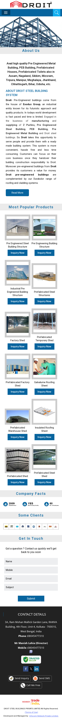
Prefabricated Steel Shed (44, 474)
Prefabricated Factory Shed (17, 384)
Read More (17, 192)
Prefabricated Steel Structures (44, 293)
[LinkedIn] (36, 671)
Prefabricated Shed (17, 476)
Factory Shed (17, 340)
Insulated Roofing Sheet (44, 429)
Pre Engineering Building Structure (44, 245)
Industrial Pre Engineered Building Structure (17, 292)
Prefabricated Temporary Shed (44, 339)
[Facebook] (25, 671)
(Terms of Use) (31, 712)
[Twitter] (31, 671)
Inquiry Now (17, 252)
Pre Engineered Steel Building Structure (17, 245)
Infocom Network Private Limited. (44, 716)
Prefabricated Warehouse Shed (17, 429)
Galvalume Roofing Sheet (44, 384)
